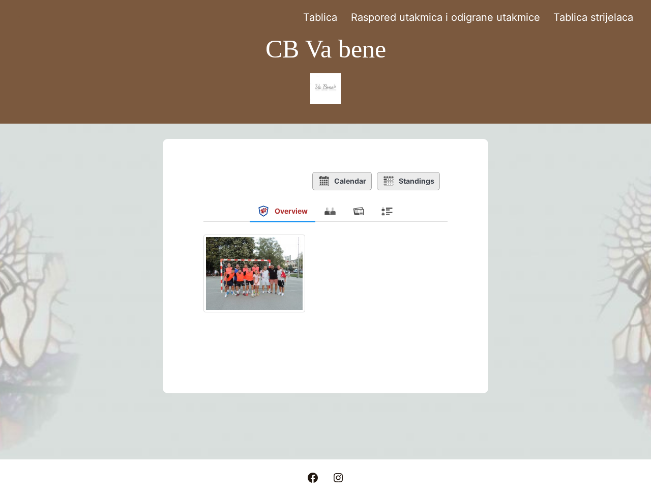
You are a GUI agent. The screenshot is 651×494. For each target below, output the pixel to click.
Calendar (350, 181)
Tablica (320, 17)
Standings (416, 181)
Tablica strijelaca (593, 17)
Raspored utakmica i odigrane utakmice (445, 17)
